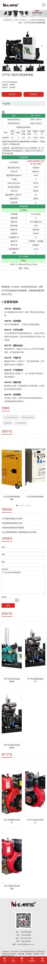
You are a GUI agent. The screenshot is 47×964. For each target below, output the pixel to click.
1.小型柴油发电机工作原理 (12, 518)
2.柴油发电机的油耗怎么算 (12, 523)
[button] (42, 47)
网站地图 (21, 954)
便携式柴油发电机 (28, 417)
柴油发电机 (8, 423)
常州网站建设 (9, 956)
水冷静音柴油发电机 (11, 417)
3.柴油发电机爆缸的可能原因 (13, 528)
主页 (4, 961)
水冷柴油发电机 (21, 423)
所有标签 (29, 954)
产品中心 (23, 20)
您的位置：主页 (11, 20)
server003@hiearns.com (26, 944)
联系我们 (32, 961)
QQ (22, 961)
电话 (13, 961)
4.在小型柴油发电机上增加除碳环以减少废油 (19, 532)
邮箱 (42, 961)
